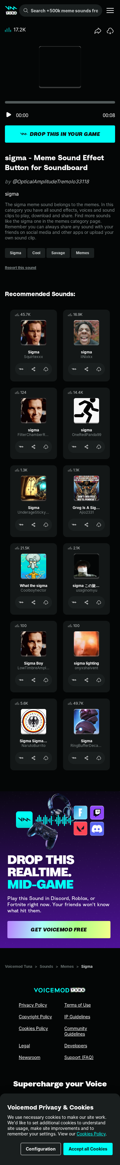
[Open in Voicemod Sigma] (21, 369)
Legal (24, 1045)
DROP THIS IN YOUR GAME (65, 134)
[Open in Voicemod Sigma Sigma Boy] (21, 758)
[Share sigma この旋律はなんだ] (86, 602)
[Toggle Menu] (110, 10)
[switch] (8, 115)
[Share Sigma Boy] (33, 680)
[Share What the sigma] (33, 602)
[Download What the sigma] (46, 602)
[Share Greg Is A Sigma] (86, 525)
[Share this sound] (98, 31)
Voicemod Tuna (18, 966)
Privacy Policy (33, 1005)
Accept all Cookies (88, 1148)
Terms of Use (77, 1005)
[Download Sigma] (46, 369)
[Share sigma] (86, 369)
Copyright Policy (35, 1016)
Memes (67, 966)
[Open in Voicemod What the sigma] (21, 602)
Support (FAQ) (79, 1057)
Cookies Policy (91, 1133)
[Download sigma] (99, 369)
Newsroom (29, 1057)
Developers (75, 1045)
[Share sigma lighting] (86, 680)
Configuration (41, 1148)
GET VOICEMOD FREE (59, 930)
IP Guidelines (77, 1016)
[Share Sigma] (33, 369)
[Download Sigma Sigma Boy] (46, 758)
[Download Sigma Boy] (46, 680)
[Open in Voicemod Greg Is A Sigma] (74, 525)
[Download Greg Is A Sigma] (99, 525)
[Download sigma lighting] (99, 680)
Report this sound (20, 267)
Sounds (46, 966)
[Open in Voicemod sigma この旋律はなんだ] (74, 602)
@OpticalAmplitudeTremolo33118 (50, 181)
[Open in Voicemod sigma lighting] (74, 680)
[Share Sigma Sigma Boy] (33, 758)
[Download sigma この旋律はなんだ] (99, 602)
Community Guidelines (75, 1031)
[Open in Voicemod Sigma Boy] (21, 680)
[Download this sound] (110, 31)
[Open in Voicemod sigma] (74, 369)
